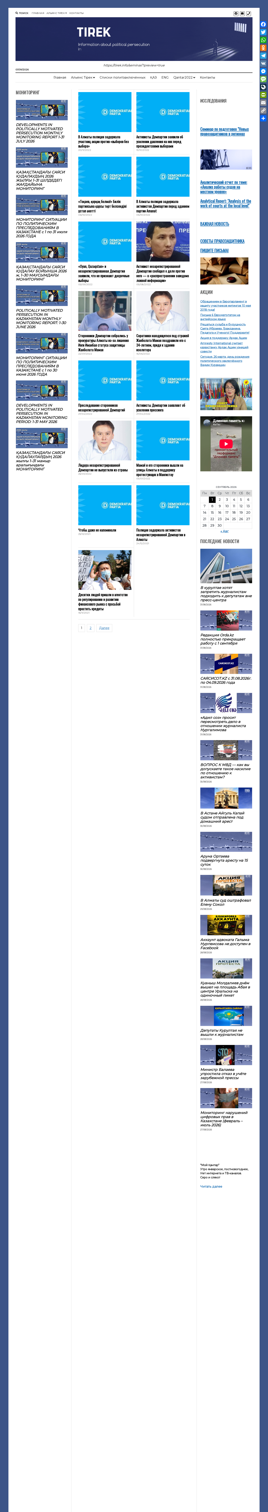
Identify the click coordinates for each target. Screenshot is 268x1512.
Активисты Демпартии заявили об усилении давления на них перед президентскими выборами (159, 141)
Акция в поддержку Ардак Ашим (223, 338)
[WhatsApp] (263, 40)
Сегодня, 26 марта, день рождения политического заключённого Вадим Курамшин (224, 361)
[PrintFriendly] (263, 95)
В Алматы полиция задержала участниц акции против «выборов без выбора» (103, 141)
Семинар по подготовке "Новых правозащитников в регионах (224, 131)
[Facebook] (263, 24)
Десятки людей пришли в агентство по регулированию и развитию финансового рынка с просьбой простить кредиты (103, 601)
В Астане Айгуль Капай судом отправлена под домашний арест (222, 817)
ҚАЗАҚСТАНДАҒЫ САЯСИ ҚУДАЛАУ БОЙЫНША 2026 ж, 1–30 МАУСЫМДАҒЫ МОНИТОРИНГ (41, 273)
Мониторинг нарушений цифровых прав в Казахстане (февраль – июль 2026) (223, 1119)
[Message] (263, 79)
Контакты (76, 13)
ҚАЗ (153, 77)
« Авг (225, 531)
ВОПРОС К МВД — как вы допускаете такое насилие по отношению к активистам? (225, 771)
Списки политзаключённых (122, 77)
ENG (165, 77)
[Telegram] (263, 56)
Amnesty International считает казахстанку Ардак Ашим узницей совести (224, 347)
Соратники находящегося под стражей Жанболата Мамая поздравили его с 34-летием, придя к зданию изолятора (162, 342)
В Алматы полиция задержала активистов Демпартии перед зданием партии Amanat (162, 206)
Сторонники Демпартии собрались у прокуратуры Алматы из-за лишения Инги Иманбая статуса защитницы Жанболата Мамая (103, 342)
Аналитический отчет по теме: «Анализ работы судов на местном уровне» (223, 186)
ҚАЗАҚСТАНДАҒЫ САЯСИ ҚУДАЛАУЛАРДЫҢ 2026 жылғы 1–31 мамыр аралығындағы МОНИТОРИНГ (40, 461)
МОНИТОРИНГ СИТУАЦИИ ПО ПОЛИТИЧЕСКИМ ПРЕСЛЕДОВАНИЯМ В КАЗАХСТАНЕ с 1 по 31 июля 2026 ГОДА (41, 227)
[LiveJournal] (263, 87)
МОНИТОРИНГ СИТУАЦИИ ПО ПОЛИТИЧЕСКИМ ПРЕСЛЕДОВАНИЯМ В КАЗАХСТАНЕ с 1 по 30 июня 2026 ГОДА (41, 366)
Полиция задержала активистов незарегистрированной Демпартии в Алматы (160, 534)
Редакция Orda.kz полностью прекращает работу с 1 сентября (222, 639)
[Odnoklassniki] (263, 48)
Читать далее (211, 1186)
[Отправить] (263, 118)
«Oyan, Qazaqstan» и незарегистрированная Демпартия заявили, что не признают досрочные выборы (103, 273)
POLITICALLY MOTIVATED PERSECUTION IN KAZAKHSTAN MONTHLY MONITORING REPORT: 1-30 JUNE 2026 (41, 318)
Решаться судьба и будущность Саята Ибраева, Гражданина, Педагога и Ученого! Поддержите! (224, 328)
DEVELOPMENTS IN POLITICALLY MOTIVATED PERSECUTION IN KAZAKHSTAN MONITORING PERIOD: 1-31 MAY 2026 (41, 413)
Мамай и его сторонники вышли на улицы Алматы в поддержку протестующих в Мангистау (159, 470)
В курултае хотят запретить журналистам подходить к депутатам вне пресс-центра (226, 594)
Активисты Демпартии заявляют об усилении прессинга (160, 407)
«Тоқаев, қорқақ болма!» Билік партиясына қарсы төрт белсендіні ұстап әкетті (102, 206)
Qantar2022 (183, 77)
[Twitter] (263, 32)
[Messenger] (263, 71)
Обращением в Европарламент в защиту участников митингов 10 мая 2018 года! (225, 305)
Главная (38, 13)
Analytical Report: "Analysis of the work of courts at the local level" (225, 203)
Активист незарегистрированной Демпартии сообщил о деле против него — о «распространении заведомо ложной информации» (162, 273)
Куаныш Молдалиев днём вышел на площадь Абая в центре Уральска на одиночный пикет (225, 989)
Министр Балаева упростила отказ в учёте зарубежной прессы (223, 1073)
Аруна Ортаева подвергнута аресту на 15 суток (224, 860)
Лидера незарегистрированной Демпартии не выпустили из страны (103, 467)
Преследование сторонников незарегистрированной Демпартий (101, 407)
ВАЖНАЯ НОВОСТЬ (214, 224)
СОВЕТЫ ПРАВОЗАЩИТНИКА (222, 241)
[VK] (263, 63)
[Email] (263, 103)
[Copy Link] (263, 110)
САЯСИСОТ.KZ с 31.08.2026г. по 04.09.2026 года (225, 680)
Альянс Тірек (55, 13)
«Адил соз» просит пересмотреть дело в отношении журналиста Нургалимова (223, 723)
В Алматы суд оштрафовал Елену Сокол (225, 902)
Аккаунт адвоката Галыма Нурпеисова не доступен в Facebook (225, 944)
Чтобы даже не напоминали (97, 529)
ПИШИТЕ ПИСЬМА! (214, 250)
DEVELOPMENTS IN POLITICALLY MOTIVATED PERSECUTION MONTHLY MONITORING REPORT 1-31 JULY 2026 (40, 133)
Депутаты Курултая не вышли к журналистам (221, 1032)
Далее (104, 628)
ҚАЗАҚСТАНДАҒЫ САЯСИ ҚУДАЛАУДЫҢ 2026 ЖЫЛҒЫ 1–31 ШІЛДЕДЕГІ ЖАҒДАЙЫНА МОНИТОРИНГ (40, 180)
